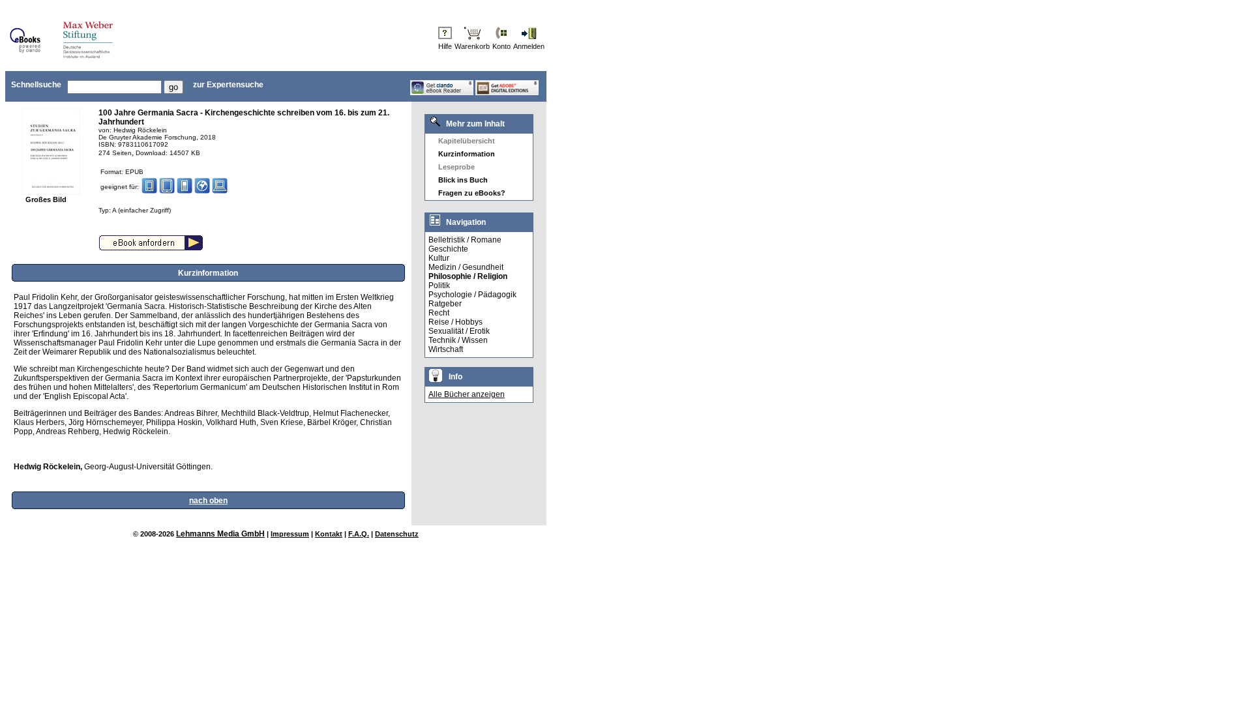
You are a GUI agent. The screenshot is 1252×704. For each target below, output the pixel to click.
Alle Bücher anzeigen (466, 394)
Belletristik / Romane (464, 239)
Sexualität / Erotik (459, 331)
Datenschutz (397, 534)
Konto (501, 46)
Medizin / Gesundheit (465, 267)
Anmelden (528, 46)
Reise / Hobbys (455, 322)
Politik (439, 285)
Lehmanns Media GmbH (220, 533)
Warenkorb (472, 46)
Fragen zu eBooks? (471, 193)
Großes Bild (46, 199)
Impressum (290, 534)
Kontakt (328, 534)
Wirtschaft (445, 349)
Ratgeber (445, 303)
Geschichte (448, 249)
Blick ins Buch (463, 180)
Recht (438, 312)
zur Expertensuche (228, 84)
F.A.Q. (358, 534)
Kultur (438, 258)
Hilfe (445, 46)
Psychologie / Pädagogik (472, 294)
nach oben (208, 500)
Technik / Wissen (458, 340)
